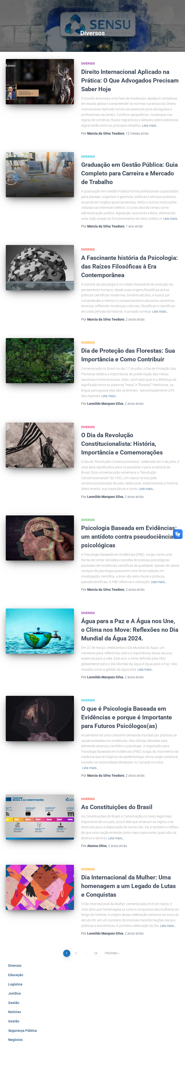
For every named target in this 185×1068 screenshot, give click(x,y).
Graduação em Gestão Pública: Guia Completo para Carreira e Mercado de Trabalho (129, 173)
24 (95, 953)
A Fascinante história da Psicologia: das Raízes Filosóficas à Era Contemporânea (129, 266)
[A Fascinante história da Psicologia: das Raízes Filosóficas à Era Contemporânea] (40, 267)
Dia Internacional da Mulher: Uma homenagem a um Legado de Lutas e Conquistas (128, 886)
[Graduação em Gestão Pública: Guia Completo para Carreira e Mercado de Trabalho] (40, 174)
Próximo (111, 953)
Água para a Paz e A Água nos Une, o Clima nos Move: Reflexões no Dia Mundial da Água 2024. (129, 630)
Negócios (15, 1040)
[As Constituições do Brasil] (40, 817)
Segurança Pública (22, 1030)
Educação (15, 975)
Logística (15, 984)
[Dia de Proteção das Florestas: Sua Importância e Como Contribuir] (40, 360)
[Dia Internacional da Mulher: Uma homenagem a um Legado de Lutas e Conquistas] (40, 887)
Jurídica (14, 993)
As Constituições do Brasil (116, 807)
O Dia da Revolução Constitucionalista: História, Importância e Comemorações (122, 444)
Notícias (14, 1012)
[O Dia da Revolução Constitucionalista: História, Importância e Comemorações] (40, 445)
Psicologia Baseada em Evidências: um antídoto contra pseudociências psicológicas (129, 537)
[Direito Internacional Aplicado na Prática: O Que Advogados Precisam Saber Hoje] (40, 81)
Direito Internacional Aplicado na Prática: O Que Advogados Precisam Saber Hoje (130, 80)
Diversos (88, 63)
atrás (137, 133)
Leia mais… (150, 125)
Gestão (13, 1003)
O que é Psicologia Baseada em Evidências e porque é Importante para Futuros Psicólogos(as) (126, 717)
